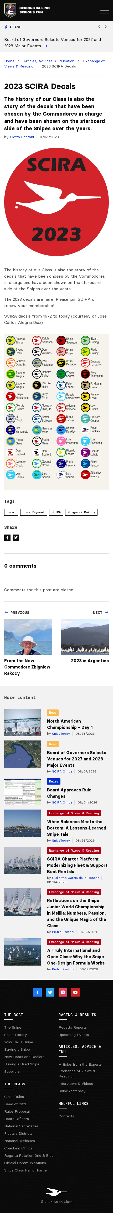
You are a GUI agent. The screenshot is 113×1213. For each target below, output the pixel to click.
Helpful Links (74, 1103)
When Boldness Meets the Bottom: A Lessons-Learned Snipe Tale (76, 828)
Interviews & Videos (76, 1083)
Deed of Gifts (15, 1104)
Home (9, 61)
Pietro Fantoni (22, 136)
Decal (11, 512)
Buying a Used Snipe (21, 1064)
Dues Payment (34, 512)
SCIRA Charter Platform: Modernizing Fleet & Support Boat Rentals (77, 865)
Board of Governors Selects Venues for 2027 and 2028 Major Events (76, 759)
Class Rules (14, 1096)
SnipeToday (60, 733)
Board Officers (16, 1118)
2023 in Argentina (90, 660)
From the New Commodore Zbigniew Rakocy (27, 667)
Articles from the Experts (80, 1064)
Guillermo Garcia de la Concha (75, 878)
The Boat (13, 1014)
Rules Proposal (17, 1111)
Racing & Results (77, 1014)
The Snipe (12, 1027)
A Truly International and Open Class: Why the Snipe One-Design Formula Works (76, 957)
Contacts (66, 1116)
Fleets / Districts (18, 1133)
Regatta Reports (73, 1027)
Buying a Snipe (17, 1049)
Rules (53, 781)
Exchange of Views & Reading (74, 813)
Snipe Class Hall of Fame (25, 1170)
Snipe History (15, 1034)
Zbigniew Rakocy (81, 512)
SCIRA (56, 512)
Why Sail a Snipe (18, 1042)
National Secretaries (21, 1126)
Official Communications (25, 1162)
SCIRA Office (61, 771)
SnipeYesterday (72, 1090)
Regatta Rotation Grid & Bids (28, 1155)
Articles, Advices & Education (48, 61)
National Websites (19, 1140)
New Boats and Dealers (24, 1056)
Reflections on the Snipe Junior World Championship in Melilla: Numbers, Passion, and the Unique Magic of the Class (76, 913)
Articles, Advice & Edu (80, 1049)
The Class (14, 1084)
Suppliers (12, 1071)
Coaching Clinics (18, 1148)
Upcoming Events (74, 1034)
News (52, 712)
